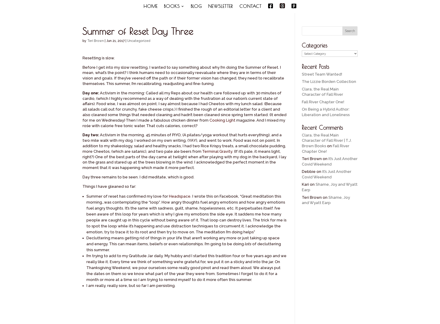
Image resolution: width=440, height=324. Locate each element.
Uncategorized (138, 41)
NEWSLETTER (220, 7)
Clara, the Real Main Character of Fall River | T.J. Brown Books (327, 140)
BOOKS (172, 7)
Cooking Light (222, 120)
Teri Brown (95, 41)
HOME (151, 7)
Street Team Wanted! (322, 74)
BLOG (196, 7)
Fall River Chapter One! (323, 102)
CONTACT (250, 7)
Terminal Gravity (217, 151)
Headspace (179, 196)
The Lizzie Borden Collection (329, 81)
